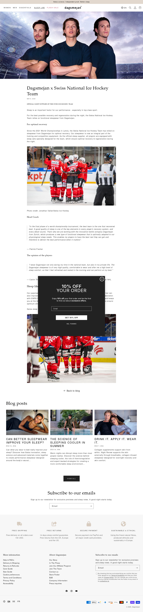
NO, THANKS (71, 324)
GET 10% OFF (71, 318)
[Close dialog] (102, 279)
